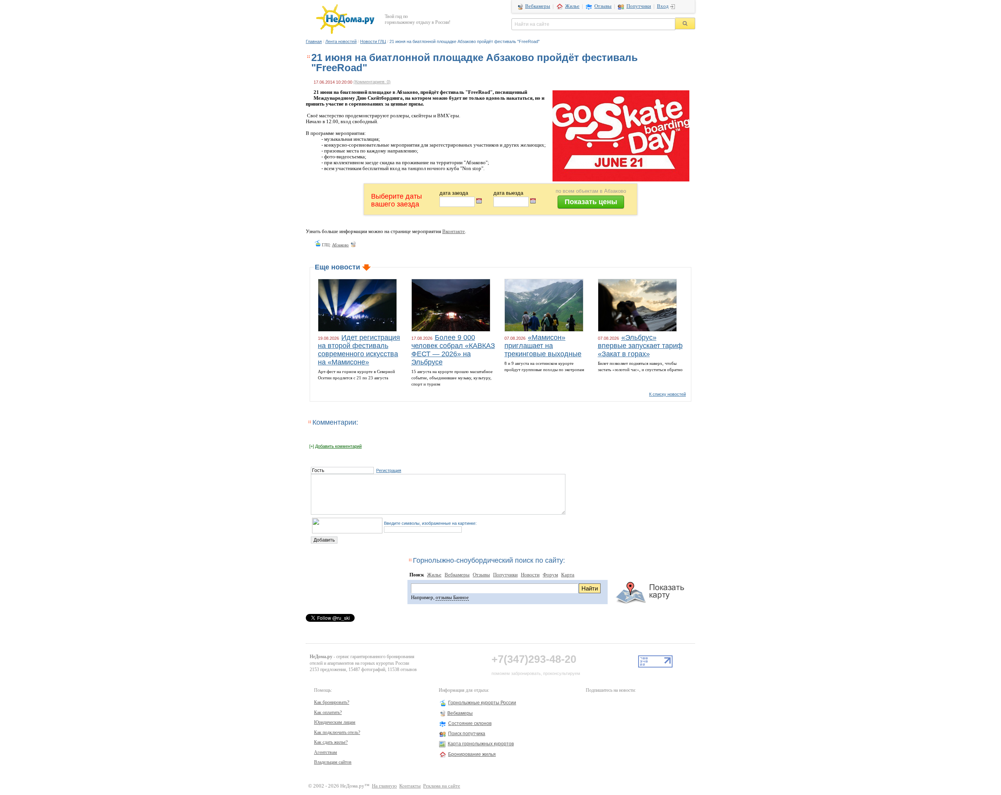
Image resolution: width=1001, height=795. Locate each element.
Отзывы (603, 6)
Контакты (410, 786)
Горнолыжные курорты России (482, 702)
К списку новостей (667, 394)
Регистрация (388, 470)
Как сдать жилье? (331, 742)
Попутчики (638, 6)
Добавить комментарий (338, 446)
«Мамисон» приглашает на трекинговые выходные (542, 346)
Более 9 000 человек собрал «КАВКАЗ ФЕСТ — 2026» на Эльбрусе (453, 350)
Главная (314, 41)
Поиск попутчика (466, 733)
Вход (663, 6)
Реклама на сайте (441, 786)
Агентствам (325, 752)
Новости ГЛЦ (373, 41)
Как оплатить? (328, 712)
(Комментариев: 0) (372, 81)
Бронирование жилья (472, 754)
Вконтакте (453, 231)
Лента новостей (341, 41)
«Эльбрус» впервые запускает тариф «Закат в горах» (640, 346)
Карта (567, 575)
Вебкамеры (537, 6)
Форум (550, 575)
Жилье (572, 6)
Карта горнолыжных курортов (481, 744)
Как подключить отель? (337, 732)
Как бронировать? (331, 702)
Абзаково (340, 244)
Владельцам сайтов (333, 762)
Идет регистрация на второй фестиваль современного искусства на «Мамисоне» (359, 350)
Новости (530, 575)
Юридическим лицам (334, 722)
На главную (384, 786)
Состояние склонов (470, 723)
